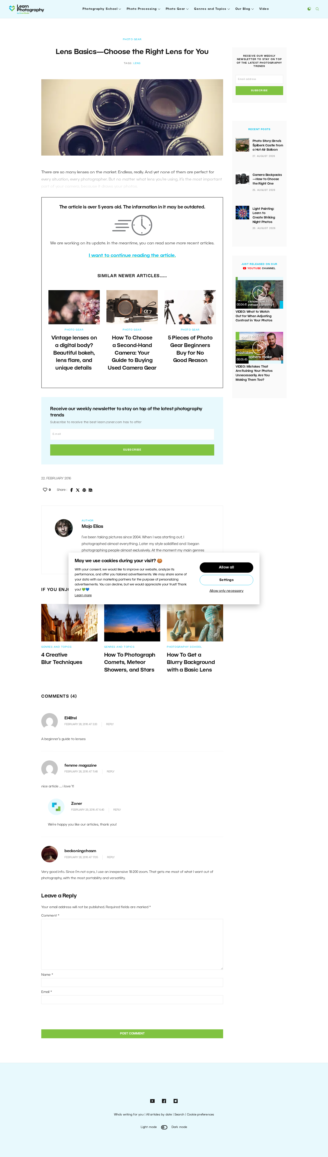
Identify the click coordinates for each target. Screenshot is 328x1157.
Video (264, 9)
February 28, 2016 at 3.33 (80, 724)
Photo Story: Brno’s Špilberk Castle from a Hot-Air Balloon (268, 145)
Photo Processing (142, 9)
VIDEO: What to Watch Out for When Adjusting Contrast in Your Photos (254, 316)
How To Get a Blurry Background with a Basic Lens (191, 663)
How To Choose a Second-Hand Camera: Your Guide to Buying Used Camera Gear (132, 353)
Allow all (226, 567)
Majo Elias (92, 527)
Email (46, 992)
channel (261, 268)
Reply (110, 724)
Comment (50, 915)
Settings (226, 580)
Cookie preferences (200, 1114)
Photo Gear (175, 9)
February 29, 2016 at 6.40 (87, 810)
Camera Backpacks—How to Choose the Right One (267, 179)
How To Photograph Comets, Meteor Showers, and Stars (130, 663)
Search (179, 1114)
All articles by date (159, 1114)
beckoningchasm (80, 851)
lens (137, 63)
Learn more (83, 595)
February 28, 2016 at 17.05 (81, 857)
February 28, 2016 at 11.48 (81, 771)
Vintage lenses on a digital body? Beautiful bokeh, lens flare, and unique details (74, 353)
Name (47, 974)
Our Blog (242, 9)
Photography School (100, 9)
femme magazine (80, 765)
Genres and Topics (210, 9)
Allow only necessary (226, 591)
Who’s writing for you (129, 1114)
